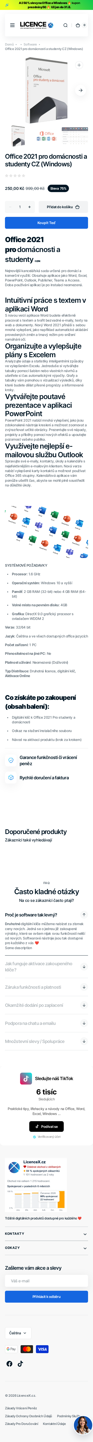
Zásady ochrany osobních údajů (28, 1416)
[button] (12, 25)
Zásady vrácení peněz (21, 1408)
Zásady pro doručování (21, 1424)
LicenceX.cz (26, 1395)
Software (30, 44)
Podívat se (49, 1126)
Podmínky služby (69, 1416)
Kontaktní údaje (54, 1424)
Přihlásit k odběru (46, 1296)
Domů (9, 44)
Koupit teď (46, 223)
